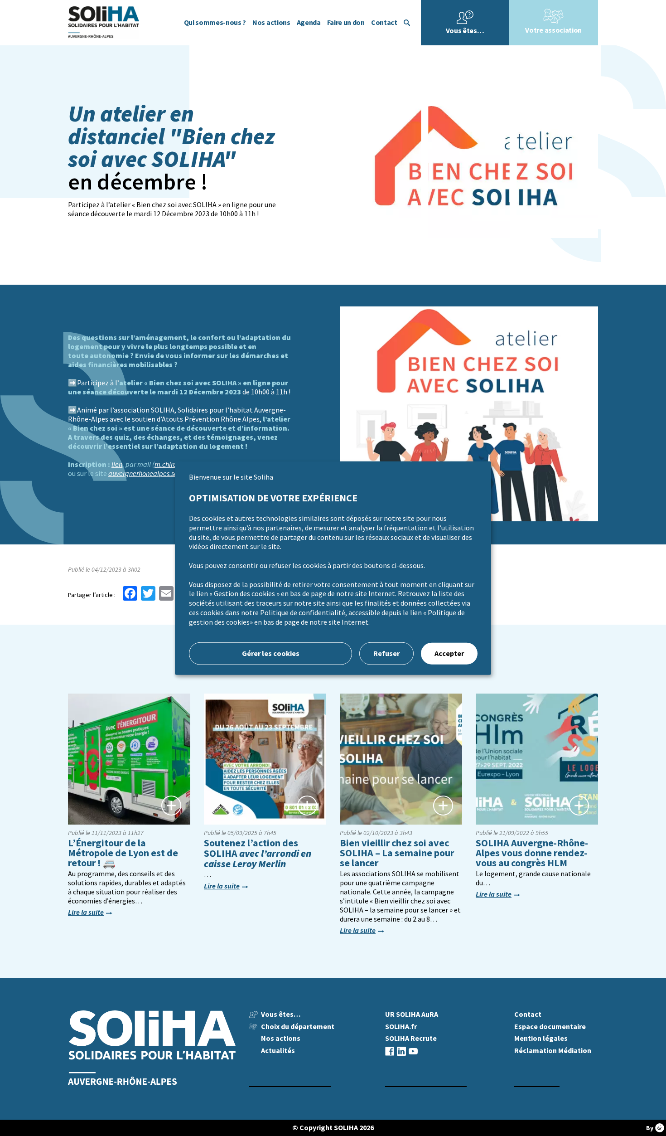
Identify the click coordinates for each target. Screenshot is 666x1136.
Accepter (449, 653)
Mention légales (541, 1038)
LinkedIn (401, 1051)
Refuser (386, 653)
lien (116, 464)
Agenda (309, 22)
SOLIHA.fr (401, 1026)
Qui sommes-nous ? (215, 22)
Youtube (413, 1051)
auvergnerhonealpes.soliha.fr (151, 473)
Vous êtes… (465, 30)
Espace (550, 1026)
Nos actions (271, 22)
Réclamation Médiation (552, 1050)
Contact (384, 22)
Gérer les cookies (270, 653)
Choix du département (297, 1026)
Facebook (389, 1051)
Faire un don (346, 22)
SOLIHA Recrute (411, 1038)
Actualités (278, 1050)
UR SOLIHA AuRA (411, 1014)
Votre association (553, 30)
